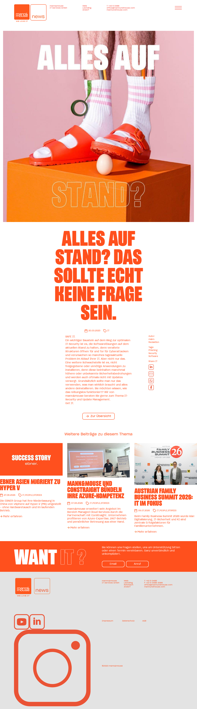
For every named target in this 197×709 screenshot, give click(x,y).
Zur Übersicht (100, 416)
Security (153, 353)
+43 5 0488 (113, 6)
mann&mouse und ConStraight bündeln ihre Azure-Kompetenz (95, 490)
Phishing (153, 350)
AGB (144, 621)
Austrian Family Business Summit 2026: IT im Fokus (163, 497)
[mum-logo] (23, 579)
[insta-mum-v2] (52, 631)
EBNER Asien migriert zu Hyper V (30, 485)
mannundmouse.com (117, 10)
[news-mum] (42, 579)
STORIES (37, 495)
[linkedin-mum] (37, 615)
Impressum (107, 621)
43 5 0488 (152, 581)
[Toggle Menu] (178, 7)
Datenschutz (128, 621)
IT (108, 331)
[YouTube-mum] (21, 615)
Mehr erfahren (12, 516)
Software (153, 356)
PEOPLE (29, 495)
